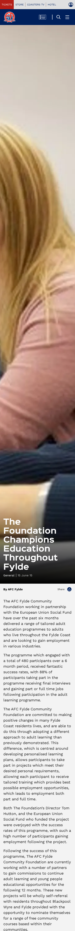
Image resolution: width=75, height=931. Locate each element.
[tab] (7, 4)
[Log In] (70, 4)
